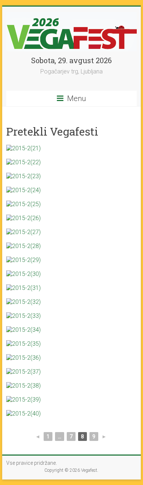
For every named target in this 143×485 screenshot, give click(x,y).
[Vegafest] (71, 15)
